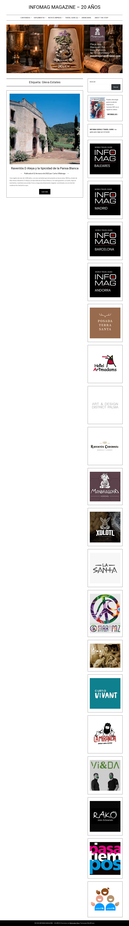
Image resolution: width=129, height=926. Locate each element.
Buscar (92, 82)
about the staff (101, 18)
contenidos (25, 18)
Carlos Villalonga (59, 173)
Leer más (45, 192)
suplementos (39, 18)
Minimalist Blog (75, 923)
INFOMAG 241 (112, 114)
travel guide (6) (71, 18)
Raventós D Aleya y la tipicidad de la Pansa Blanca (45, 168)
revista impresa (55, 18)
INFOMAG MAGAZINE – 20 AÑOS (64, 7)
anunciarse (86, 18)
